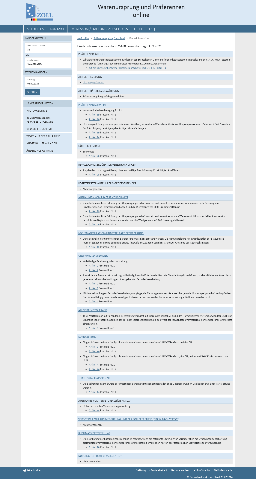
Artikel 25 (94, 174)
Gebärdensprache (223, 470)
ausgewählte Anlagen (41, 143)
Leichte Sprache (201, 470)
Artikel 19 (94, 114)
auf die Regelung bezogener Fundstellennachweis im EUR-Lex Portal (125, 68)
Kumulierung (87, 336)
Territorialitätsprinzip (94, 378)
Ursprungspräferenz (93, 82)
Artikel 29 (94, 211)
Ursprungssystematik (93, 255)
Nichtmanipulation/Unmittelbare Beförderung (111, 233)
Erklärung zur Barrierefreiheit (151, 470)
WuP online (83, 38)
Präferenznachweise (92, 105)
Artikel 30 (94, 351)
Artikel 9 (93, 301)
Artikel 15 (94, 247)
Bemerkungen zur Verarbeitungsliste (39, 119)
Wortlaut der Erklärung (43, 136)
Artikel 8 (93, 288)
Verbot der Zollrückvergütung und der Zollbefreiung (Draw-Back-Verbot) (128, 419)
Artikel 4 (93, 364)
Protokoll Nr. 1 (36, 110)
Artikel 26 (94, 156)
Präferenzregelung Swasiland (109, 38)
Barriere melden (180, 470)
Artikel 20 (94, 119)
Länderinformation (39, 103)
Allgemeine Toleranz (92, 310)
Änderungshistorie (39, 150)
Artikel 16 (94, 447)
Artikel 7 (93, 270)
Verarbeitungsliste (39, 129)
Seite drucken (33, 470)
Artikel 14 (94, 392)
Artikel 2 (93, 265)
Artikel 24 (94, 137)
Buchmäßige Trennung (94, 433)
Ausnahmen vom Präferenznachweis (103, 197)
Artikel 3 (93, 346)
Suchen (32, 92)
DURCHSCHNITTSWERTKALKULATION (100, 456)
